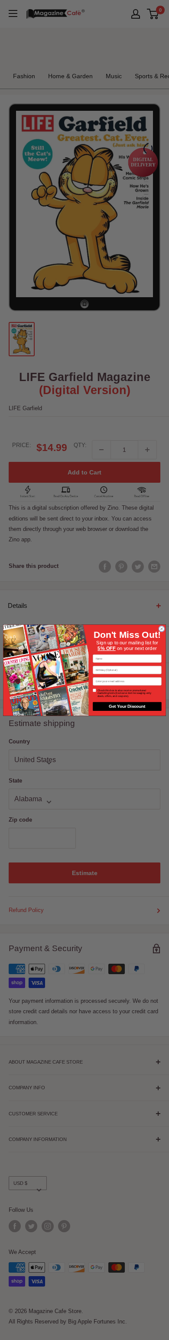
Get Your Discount (127, 706)
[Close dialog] (161, 628)
